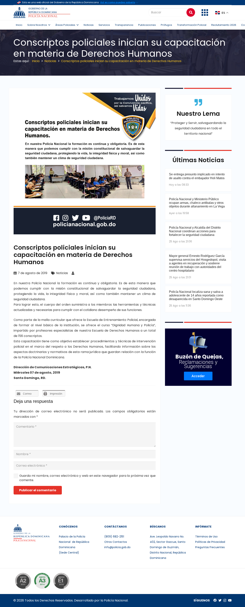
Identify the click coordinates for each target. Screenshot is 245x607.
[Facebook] (214, 600)
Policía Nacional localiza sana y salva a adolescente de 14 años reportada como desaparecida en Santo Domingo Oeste (196, 295)
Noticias (62, 273)
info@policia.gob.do (117, 547)
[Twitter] (219, 600)
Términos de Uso (206, 536)
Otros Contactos (115, 542)
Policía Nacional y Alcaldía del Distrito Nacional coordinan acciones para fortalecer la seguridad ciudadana (195, 231)
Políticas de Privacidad (210, 542)
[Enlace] (42, 12)
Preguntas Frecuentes (210, 547)
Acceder (198, 376)
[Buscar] (190, 12)
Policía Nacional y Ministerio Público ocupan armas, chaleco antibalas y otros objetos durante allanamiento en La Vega (197, 202)
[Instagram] (224, 600)
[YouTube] (230, 600)
